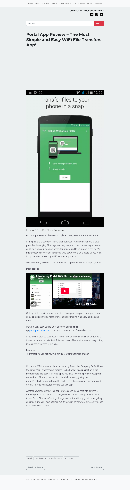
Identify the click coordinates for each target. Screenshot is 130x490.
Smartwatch (65, 3)
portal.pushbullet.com (39, 330)
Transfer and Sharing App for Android (48, 458)
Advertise (41, 479)
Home (30, 3)
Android (46, 3)
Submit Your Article (58, 479)
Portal (29, 458)
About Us (30, 479)
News (37, 3)
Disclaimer (75, 479)
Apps (63, 230)
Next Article (96, 467)
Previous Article (35, 467)
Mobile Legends (94, 3)
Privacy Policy (89, 479)
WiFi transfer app (71, 458)
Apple (54, 3)
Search (98, 23)
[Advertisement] (65, 69)
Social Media (79, 3)
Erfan (31, 230)
